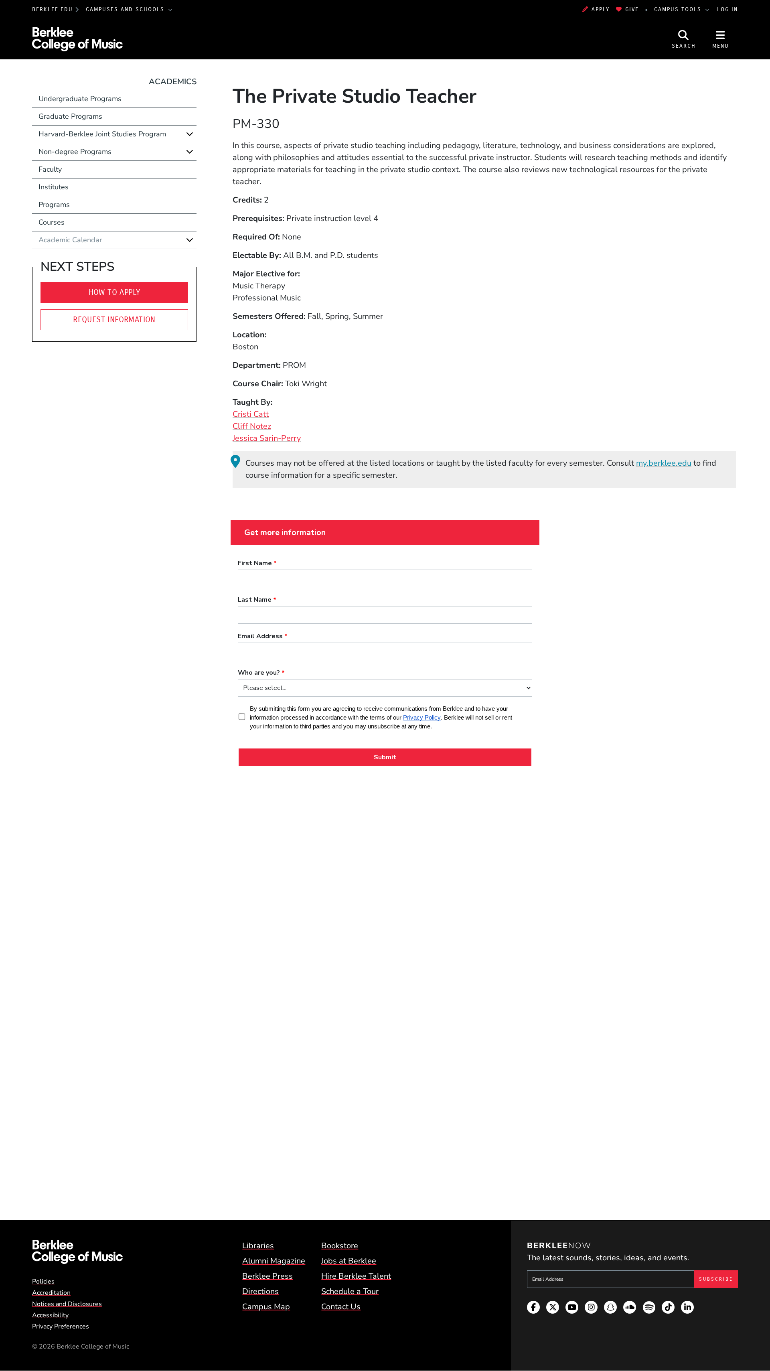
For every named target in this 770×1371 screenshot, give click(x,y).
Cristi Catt (251, 414)
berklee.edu (52, 9)
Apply (601, 9)
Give (632, 9)
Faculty (50, 169)
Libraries (258, 1245)
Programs (54, 204)
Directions (260, 1291)
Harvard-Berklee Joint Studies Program (102, 134)
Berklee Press (267, 1276)
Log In (727, 9)
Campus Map (266, 1306)
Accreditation (51, 1292)
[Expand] (189, 134)
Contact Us (341, 1306)
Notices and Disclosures (67, 1304)
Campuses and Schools (126, 9)
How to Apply (114, 292)
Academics (173, 81)
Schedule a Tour (350, 1291)
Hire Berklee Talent (356, 1276)
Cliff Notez (252, 426)
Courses (51, 222)
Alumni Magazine (273, 1260)
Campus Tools (679, 9)
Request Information (114, 319)
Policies (43, 1281)
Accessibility (50, 1315)
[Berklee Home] (77, 1252)
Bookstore (339, 1245)
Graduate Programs (70, 116)
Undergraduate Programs (80, 98)
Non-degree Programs (74, 151)
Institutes (53, 187)
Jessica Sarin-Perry (267, 438)
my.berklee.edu (663, 463)
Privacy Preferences (60, 1326)
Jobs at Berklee (348, 1260)
